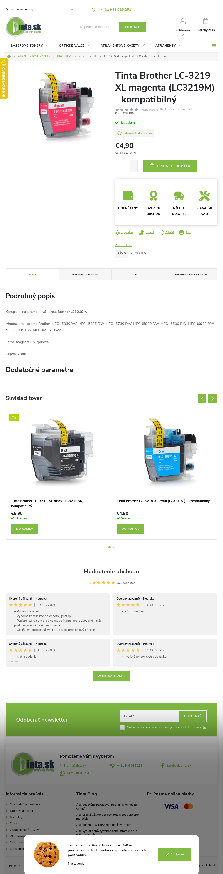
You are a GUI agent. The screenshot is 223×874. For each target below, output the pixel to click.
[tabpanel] (59, 475)
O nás (14, 823)
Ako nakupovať (20, 836)
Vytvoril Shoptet (207, 865)
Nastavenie (76, 863)
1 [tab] (109, 547)
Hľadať (132, 26)
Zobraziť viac (111, 676)
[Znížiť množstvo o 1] (133, 169)
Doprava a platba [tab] (85, 274)
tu (204, 727)
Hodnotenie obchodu (111, 571)
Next (212, 398)
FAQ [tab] (137, 274)
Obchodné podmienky (20, 10)
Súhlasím (177, 854)
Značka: (123, 245)
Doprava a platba (21, 811)
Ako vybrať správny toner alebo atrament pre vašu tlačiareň (106, 833)
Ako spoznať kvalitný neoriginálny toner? (103, 825)
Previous (202, 398)
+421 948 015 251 (129, 766)
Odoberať (192, 716)
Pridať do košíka (173, 166)
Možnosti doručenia (138, 133)
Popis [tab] (32, 274)
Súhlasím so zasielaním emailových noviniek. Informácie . (167, 727)
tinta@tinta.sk (76, 766)
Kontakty (16, 817)
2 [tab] (113, 547)
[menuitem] (30, 45)
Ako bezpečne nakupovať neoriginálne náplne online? (106, 807)
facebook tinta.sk (179, 766)
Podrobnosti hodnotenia (176, 110)
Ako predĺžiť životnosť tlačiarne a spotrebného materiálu (107, 817)
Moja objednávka (21, 849)
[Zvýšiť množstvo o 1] (133, 163)
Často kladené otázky (24, 830)
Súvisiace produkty (188, 274)
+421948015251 (78, 773)
